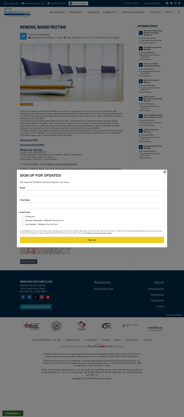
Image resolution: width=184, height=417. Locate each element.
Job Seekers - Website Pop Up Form (41, 224)
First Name (25, 200)
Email (22, 188)
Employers (30, 216)
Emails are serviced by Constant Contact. (99, 233)
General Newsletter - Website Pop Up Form (44, 220)
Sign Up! (92, 239)
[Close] (164, 171)
